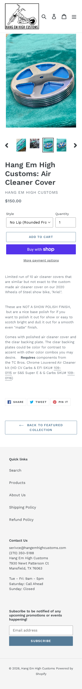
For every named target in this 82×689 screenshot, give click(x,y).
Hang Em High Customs (38, 668)
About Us (17, 495)
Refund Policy (21, 519)
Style (10, 214)
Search (15, 470)
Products (17, 482)
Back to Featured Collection (44, 427)
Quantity (62, 214)
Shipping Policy (22, 507)
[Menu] (74, 16)
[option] (21, 145)
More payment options (41, 260)
